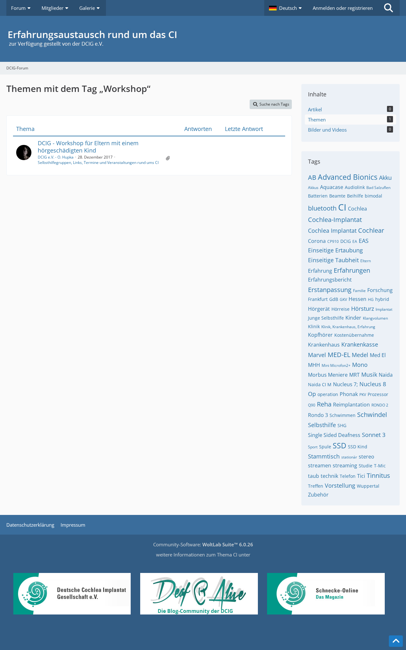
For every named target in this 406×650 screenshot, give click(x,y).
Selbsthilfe (322, 425)
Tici (361, 475)
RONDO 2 (379, 405)
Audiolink (355, 187)
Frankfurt (318, 299)
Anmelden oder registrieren (343, 8)
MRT (354, 374)
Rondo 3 (318, 415)
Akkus (313, 187)
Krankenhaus (324, 344)
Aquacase (331, 187)
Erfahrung (320, 270)
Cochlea (357, 208)
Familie (359, 290)
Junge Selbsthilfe (326, 318)
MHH (314, 364)
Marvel (317, 355)
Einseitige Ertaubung (335, 250)
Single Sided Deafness (334, 435)
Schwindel (372, 414)
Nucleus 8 (372, 384)
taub (313, 475)
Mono (360, 364)
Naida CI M (319, 384)
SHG (341, 425)
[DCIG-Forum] (203, 38)
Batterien (318, 196)
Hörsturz (362, 308)
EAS (364, 240)
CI (342, 207)
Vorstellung (340, 485)
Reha (324, 404)
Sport (313, 447)
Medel (360, 355)
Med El (378, 355)
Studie (365, 466)
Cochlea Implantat (332, 230)
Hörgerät (319, 308)
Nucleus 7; (345, 384)
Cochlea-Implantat (335, 219)
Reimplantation (351, 404)
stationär (349, 457)
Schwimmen (343, 415)
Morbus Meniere (328, 374)
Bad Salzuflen (378, 187)
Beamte (337, 196)
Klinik (314, 326)
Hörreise (340, 309)
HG (371, 299)
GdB (333, 299)
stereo (366, 456)
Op (312, 394)
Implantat (384, 309)
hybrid (382, 299)
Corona (317, 240)
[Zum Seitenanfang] (396, 641)
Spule (325, 447)
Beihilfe (355, 196)
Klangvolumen (375, 318)
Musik (369, 374)
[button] (286, 8)
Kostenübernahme (354, 335)
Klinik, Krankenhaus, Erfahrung (348, 326)
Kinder (353, 317)
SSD (339, 445)
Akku (385, 177)
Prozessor (378, 394)
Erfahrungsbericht (330, 279)
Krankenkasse (359, 344)
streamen (319, 465)
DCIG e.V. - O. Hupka (56, 157)
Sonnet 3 (373, 435)
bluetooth (322, 208)
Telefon (348, 476)
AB (312, 177)
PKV (362, 394)
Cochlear (371, 230)
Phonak (349, 394)
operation (328, 394)
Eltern (365, 260)
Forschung (380, 290)
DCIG (345, 241)
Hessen (357, 299)
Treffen (315, 486)
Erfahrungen (352, 270)
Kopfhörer (320, 334)
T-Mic (380, 466)
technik (329, 475)
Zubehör (318, 494)
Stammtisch (324, 456)
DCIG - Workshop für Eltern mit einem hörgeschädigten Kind (88, 146)
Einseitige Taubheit (333, 260)
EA (354, 241)
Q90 (311, 405)
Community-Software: (203, 544)
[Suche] (388, 8)
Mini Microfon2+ (336, 365)
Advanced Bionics (347, 177)
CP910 (333, 241)
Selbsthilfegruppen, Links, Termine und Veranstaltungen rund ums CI (98, 162)
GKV (343, 299)
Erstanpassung (329, 289)
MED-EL (339, 354)
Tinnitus (378, 475)
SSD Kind (357, 447)
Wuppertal (368, 486)
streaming (345, 465)
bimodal (373, 196)
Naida (386, 374)
